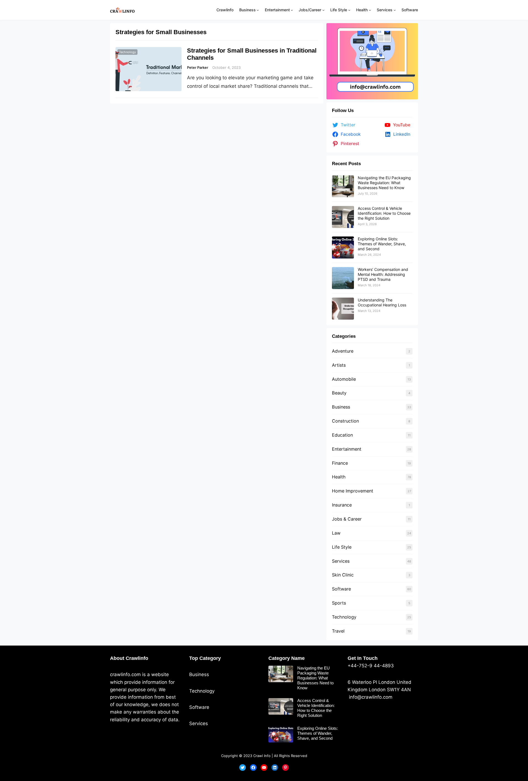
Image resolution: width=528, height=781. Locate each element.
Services (341, 561)
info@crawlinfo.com (370, 697)
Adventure (342, 351)
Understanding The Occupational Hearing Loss (382, 302)
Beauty (339, 393)
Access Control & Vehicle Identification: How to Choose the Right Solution (384, 213)
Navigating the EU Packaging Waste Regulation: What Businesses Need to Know (384, 182)
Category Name (286, 658)
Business (341, 407)
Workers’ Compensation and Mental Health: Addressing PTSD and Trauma (383, 274)
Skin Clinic (343, 575)
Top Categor (203, 658)
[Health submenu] (370, 10)
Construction (345, 421)
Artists (339, 365)
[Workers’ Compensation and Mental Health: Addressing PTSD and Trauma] (343, 278)
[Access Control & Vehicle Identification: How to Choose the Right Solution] (343, 217)
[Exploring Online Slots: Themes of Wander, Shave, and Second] (343, 247)
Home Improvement (352, 491)
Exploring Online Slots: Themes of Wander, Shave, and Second (382, 243)
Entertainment (346, 449)
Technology (127, 52)
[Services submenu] (395, 10)
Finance (340, 463)
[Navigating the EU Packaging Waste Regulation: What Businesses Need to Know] (343, 186)
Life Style (341, 547)
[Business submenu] (258, 10)
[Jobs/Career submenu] (323, 10)
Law (336, 533)
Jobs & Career (347, 519)
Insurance (342, 505)
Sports (339, 603)
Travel (338, 631)
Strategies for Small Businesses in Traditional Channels (252, 54)
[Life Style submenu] (349, 10)
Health (339, 477)
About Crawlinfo (129, 658)
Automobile (344, 379)
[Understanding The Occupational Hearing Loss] (343, 309)
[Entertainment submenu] (292, 10)
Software (341, 589)
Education (342, 435)
